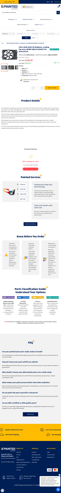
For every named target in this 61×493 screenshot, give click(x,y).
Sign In (48, 2)
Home (2, 43)
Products (34, 452)
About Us (18, 452)
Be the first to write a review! (30, 169)
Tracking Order (35, 460)
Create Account (51, 455)
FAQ (17, 457)
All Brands (34, 462)
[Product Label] (54, 49)
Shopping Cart (50, 457)
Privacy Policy (19, 467)
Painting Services (30, 224)
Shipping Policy (20, 460)
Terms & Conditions (21, 465)
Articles (18, 455)
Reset (33, 38)
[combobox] (30, 12)
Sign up (56, 2)
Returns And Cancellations (23, 462)
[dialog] (2, 490)
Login (48, 452)
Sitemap (18, 470)
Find (26, 38)
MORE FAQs (30, 414)
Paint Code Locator (36, 457)
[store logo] (9, 7)
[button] (11, 67)
